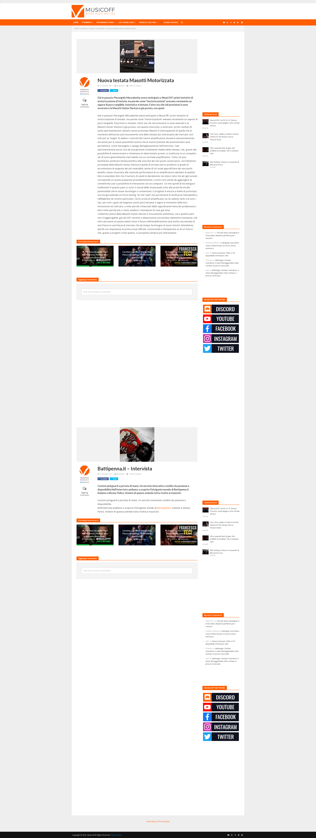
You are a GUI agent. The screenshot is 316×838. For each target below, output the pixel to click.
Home (75, 22)
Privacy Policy (116, 835)
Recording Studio (105, 22)
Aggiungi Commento (84, 105)
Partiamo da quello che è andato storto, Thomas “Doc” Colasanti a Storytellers (95, 255)
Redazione (84, 89)
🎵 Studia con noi (169, 22)
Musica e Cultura (147, 22)
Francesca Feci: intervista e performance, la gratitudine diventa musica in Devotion (179, 255)
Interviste (101, 28)
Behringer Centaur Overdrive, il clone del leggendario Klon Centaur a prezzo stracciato (222, 263)
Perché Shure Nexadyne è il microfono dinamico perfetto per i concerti (222, 235)
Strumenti (87, 22)
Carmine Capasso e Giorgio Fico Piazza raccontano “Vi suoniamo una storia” (137, 255)
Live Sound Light (126, 22)
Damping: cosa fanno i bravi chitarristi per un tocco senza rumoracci (222, 245)
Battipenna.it (164, 507)
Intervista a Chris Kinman (158, 821)
